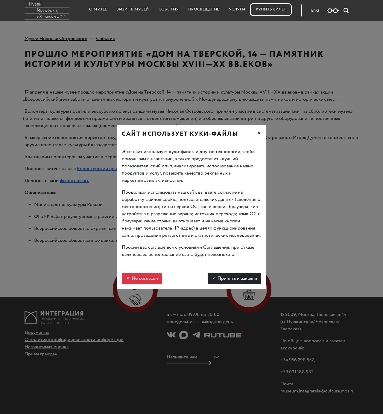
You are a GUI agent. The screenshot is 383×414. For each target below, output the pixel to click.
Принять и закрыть (236, 278)
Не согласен (144, 278)
